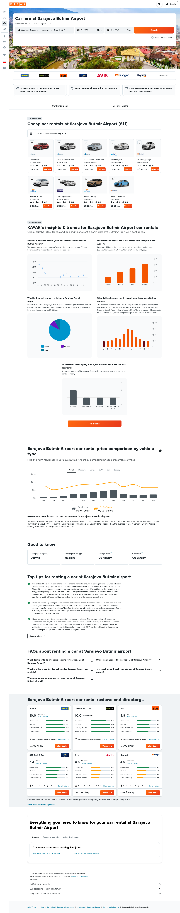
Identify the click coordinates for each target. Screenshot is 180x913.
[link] (94, 423)
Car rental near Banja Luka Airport (47, 853)
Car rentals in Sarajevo (111, 907)
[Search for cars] (4, 23)
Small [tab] (71, 470)
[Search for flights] (4, 12)
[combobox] (22, 23)
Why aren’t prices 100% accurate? (45, 893)
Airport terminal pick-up (164, 37)
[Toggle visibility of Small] (45, 346)
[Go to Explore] (4, 36)
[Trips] (4, 55)
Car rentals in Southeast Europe (88, 907)
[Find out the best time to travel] (4, 47)
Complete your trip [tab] (51, 837)
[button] (4, 4)
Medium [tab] (82, 470)
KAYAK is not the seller (40, 884)
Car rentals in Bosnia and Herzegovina (60, 907)
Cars (42, 907)
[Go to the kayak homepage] (17, 4)
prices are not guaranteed (80, 876)
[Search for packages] (4, 28)
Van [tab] (108, 470)
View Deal (47, 169)
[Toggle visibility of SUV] (44, 350)
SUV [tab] (101, 470)
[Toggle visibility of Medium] (65, 346)
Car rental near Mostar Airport (86, 853)
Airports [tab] (35, 837)
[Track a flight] (4, 41)
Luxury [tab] (117, 470)
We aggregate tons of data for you (46, 888)
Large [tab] (92, 470)
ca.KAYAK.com (32, 907)
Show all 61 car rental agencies (41, 804)
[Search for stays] (4, 17)
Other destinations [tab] (71, 837)
